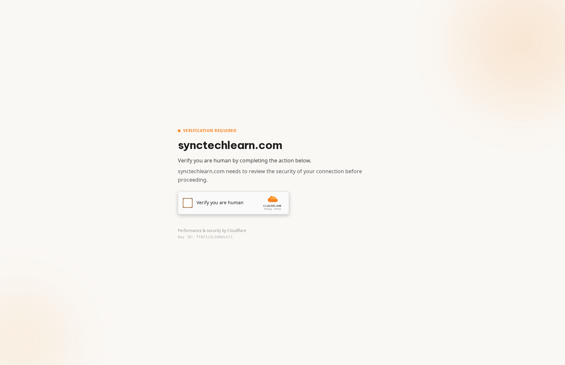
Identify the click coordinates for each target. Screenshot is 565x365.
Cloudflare (236, 230)
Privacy (268, 208)
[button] (233, 202)
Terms (277, 208)
